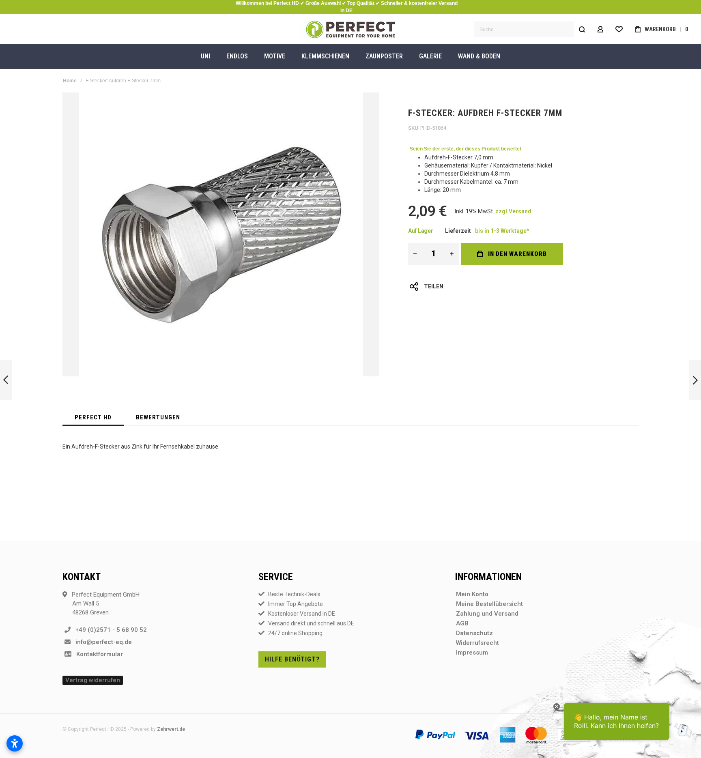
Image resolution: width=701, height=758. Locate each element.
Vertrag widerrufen (92, 680)
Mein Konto (472, 594)
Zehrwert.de (171, 729)
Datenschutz (474, 633)
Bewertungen (158, 417)
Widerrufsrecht (477, 642)
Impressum (472, 652)
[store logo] (350, 29)
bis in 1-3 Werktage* (502, 231)
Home (70, 81)
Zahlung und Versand (487, 613)
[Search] (581, 29)
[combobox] (531, 29)
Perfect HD (93, 417)
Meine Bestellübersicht (489, 604)
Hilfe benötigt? (292, 659)
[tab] (93, 417)
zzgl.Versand (513, 211)
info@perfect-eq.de (101, 642)
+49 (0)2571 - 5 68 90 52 (109, 629)
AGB (462, 623)
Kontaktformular (97, 654)
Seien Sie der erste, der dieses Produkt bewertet (465, 149)
